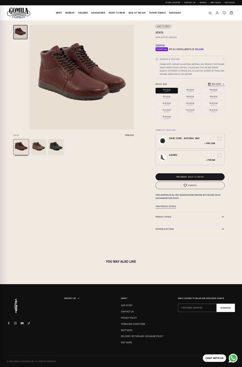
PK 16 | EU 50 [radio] (167, 117)
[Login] (217, 12)
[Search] (210, 12)
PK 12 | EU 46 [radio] (213, 104)
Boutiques (216, 2)
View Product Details (166, 206)
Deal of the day (137, 12)
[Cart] (231, 12)
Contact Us (189, 2)
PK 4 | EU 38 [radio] (166, 90)
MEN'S (59, 12)
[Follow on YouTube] (22, 323)
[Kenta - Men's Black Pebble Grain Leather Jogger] (56, 147)
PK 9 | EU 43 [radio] (213, 97)
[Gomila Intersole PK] (16, 306)
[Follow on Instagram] (15, 323)
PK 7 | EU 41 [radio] (166, 97)
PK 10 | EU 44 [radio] (167, 104)
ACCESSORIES (98, 12)
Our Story (127, 305)
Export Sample (157, 12)
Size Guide (230, 2)
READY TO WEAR (117, 12)
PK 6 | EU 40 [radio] (213, 90)
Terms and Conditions (133, 323)
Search (203, 2)
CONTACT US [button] (70, 298)
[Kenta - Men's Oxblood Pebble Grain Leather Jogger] (21, 147)
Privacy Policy (129, 317)
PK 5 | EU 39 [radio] (190, 90)
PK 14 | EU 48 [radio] (190, 111)
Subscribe (226, 308)
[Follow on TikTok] (28, 323)
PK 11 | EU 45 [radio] (190, 104)
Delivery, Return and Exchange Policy (142, 336)
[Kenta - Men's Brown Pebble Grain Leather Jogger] (39, 147)
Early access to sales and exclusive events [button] (201, 298)
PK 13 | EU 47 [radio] (167, 111)
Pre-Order (181, 177)
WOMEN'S (69, 12)
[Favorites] (224, 12)
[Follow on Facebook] (8, 323)
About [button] (124, 298)
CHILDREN (83, 12)
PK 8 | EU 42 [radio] (190, 97)
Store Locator (172, 2)
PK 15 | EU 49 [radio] (213, 111)
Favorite (192, 185)
